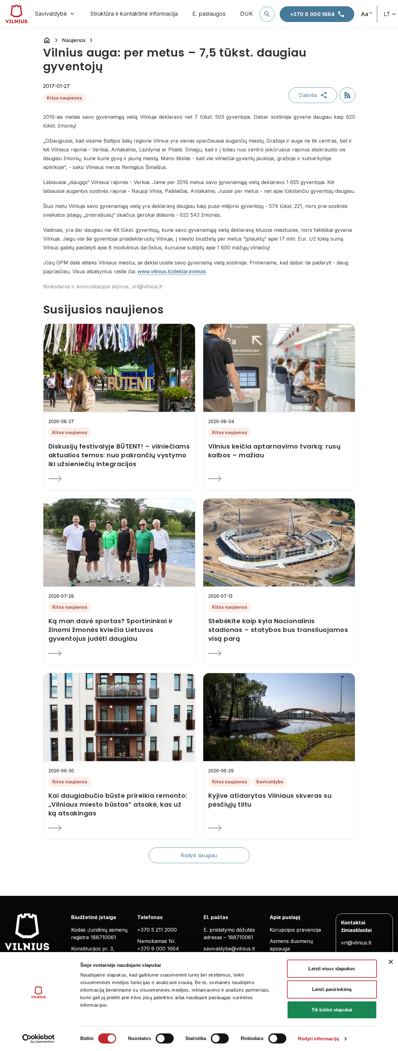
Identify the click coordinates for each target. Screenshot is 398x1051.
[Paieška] (267, 14)
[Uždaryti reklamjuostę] (391, 962)
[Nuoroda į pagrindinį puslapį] (47, 40)
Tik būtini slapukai (331, 1009)
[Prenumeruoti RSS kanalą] (347, 95)
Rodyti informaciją (318, 1038)
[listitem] (119, 455)
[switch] (165, 1038)
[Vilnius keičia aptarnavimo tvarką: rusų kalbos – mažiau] (279, 478)
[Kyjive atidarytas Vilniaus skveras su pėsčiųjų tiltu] (279, 828)
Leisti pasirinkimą (331, 989)
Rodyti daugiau (199, 855)
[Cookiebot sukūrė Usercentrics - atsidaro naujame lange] (38, 1038)
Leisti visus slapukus (331, 968)
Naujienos (74, 40)
